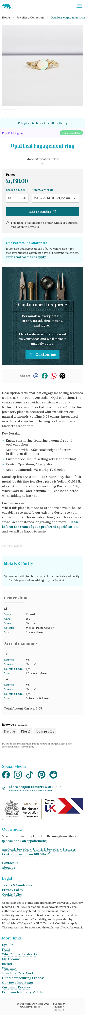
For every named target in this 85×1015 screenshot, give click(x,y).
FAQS (6, 949)
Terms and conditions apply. (26, 257)
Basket (7, 964)
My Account (11, 959)
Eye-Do (8, 945)
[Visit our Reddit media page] (53, 776)
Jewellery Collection (30, 17)
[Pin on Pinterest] (62, 376)
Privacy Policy (12, 890)
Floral (25, 731)
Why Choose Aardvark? (19, 954)
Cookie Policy (12, 894)
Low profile (45, 731)
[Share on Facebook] (45, 376)
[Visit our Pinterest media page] (41, 776)
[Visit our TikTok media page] (30, 776)
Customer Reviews (16, 987)
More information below (42, 159)
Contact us (10, 863)
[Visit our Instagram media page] (18, 776)
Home (6, 17)
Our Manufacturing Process (23, 978)
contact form (45, 790)
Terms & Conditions (17, 885)
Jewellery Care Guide (18, 973)
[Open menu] (79, 5)
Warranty (9, 968)
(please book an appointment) (24, 841)
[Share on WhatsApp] (54, 376)
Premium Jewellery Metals (22, 992)
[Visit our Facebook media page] (6, 776)
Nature (9, 731)
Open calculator (71, 132)
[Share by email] (36, 376)
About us (8, 867)
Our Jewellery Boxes (18, 983)
